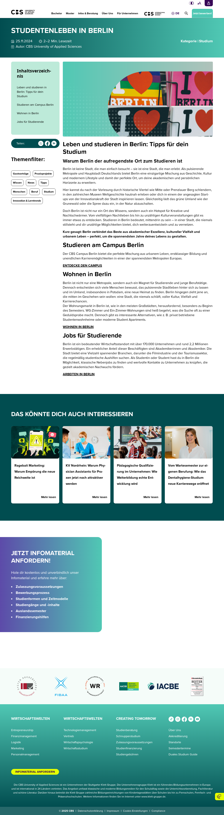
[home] (21, 14)
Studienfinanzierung (129, 748)
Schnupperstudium (128, 736)
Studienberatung (126, 730)
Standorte (175, 742)
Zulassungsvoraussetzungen (134, 742)
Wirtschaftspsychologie (78, 742)
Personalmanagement (25, 754)
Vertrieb (69, 736)
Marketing (17, 748)
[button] (56, 12)
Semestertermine (180, 748)
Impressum (113, 811)
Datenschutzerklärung (90, 811)
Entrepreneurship (22, 730)
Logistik (16, 742)
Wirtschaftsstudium (76, 748)
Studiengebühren (127, 754)
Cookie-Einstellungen (135, 811)
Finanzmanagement (24, 736)
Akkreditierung (178, 736)
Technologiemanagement (80, 730)
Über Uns (175, 730)
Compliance (158, 811)
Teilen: (20, 143)
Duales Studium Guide (183, 754)
